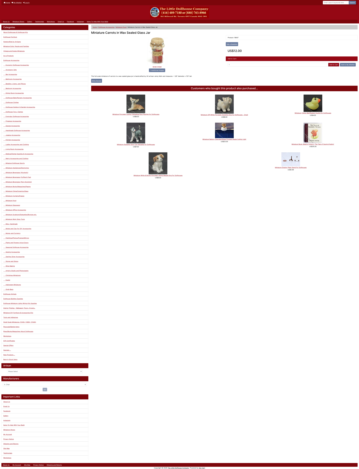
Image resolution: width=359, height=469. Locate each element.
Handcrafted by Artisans (12, 42)
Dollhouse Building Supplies (13, 299)
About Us (6, 22)
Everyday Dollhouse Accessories (16, 116)
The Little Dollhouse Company (178, 468)
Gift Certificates (9, 341)
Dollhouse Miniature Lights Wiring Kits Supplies (20, 303)
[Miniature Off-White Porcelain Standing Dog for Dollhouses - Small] (224, 104)
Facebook (70, 22)
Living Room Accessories (13, 149)
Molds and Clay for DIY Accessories (17, 229)
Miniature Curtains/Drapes (13, 196)
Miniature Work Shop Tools (14, 219)
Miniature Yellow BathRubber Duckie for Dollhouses (313, 113)
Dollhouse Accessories (106, 27)
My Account (7, 434)
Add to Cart (333, 65)
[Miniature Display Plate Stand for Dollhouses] (290, 159)
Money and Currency (11, 233)
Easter (6, 280)
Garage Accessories (11, 126)
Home (7, 3)
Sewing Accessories (11, 252)
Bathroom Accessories (12, 79)
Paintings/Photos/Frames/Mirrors (16, 238)
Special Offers (8, 345)
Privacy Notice (8, 439)
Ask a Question (232, 44)
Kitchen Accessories (11, 140)
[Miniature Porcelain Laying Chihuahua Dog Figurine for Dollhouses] (135, 104)
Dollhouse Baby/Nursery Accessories (17, 98)
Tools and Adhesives (10, 317)
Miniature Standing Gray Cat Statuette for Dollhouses (136, 144)
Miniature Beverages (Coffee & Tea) (17, 177)
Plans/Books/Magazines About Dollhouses (18, 331)
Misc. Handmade (10, 224)
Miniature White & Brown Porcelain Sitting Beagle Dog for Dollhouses (158, 175)
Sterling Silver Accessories (13, 257)
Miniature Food (121, 27)
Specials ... (7, 350)
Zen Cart (202, 468)
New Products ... (9, 355)
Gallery (29, 22)
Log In (27, 3)
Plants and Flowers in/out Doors (15, 243)
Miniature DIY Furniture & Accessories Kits (18, 313)
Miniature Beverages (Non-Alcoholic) (17, 182)
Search (352, 3)
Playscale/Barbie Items (11, 327)
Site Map (6, 448)
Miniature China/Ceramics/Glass (15, 191)
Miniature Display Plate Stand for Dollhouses (291, 167)
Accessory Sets (10, 70)
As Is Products (8, 56)
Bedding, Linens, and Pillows (14, 84)
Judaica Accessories (11, 135)
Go (45, 389)
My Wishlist (17, 3)
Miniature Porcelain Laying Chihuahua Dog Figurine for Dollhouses (135, 114)
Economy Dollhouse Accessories (16, 65)
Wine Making (9, 266)
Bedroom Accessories (12, 88)
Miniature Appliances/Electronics (16, 168)
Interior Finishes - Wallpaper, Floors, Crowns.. (19, 308)
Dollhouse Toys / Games (13, 112)
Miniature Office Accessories (14, 210)
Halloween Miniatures (12, 285)
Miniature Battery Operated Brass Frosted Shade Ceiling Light (224, 139)
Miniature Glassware (11, 205)
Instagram (80, 22)
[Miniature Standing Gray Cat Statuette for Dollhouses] (135, 133)
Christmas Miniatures (12, 275)
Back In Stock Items (10, 359)
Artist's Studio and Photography (16, 271)
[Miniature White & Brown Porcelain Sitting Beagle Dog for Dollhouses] (158, 163)
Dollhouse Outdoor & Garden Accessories (19, 107)
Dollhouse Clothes (11, 102)
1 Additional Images (157, 70)
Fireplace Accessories (12, 121)
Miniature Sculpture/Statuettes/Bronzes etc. (20, 215)
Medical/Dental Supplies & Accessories (18, 154)
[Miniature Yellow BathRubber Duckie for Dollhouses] (313, 103)
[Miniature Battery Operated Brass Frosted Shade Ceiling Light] (224, 130)
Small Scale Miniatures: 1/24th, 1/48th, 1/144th (19, 322)
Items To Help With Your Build (97, 22)
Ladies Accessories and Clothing (16, 144)
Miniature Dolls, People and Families (16, 46)
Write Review (96, 81)
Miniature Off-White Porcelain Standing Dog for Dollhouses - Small (224, 115)
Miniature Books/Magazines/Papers (17, 186)
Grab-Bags (8, 289)
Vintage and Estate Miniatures (14, 51)
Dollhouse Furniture (10, 37)
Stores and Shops (10, 261)
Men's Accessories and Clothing (15, 158)
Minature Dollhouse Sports (14, 163)
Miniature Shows (18, 22)
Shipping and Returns (10, 444)
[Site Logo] (179, 12)
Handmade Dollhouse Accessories (16, 130)
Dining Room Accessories (13, 93)
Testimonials (39, 22)
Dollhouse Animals (9, 294)
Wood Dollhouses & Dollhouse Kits (15, 32)
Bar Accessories (10, 74)
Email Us (61, 22)
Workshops (51, 22)
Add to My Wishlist (348, 65)
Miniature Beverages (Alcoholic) (15, 172)
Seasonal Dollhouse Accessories (16, 247)
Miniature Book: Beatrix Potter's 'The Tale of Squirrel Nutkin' (313, 144)
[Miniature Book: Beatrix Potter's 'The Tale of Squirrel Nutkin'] (313, 133)
